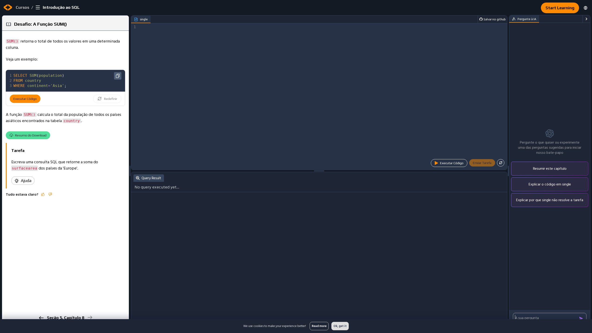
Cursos (22, 7)
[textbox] (68, 80)
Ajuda (26, 180)
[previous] (41, 318)
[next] (90, 317)
